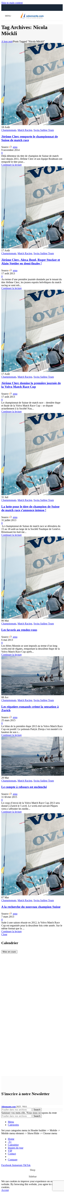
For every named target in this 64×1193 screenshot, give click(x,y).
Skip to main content (12, 2)
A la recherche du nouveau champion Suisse (30, 906)
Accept (5, 1190)
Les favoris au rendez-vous (19, 630)
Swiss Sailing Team (43, 130)
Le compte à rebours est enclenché (24, 787)
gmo (15, 147)
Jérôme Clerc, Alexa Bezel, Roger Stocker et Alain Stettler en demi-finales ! (30, 261)
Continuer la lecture (11, 164)
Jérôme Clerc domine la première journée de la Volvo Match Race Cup (31, 384)
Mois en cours (9, 952)
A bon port (6, 41)
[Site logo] (32, 18)
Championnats (8, 130)
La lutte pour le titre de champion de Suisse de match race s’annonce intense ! (30, 508)
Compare (12, 1159)
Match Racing (25, 130)
